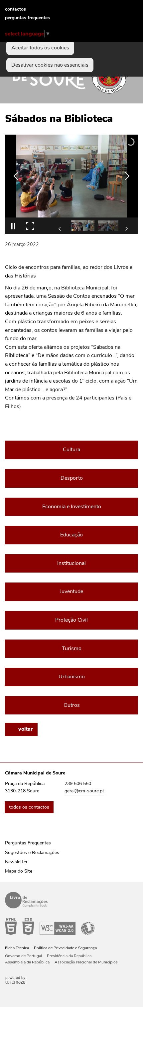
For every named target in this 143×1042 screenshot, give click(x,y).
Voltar (25, 729)
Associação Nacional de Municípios (86, 962)
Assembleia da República (27, 962)
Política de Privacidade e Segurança (65, 947)
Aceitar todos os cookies (40, 47)
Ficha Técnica (17, 947)
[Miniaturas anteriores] (60, 228)
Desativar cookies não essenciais (49, 65)
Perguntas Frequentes (28, 843)
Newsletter (16, 862)
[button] (82, 225)
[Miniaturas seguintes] (126, 228)
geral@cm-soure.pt (84, 791)
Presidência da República (69, 955)
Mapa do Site (18, 871)
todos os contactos (29, 807)
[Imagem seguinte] (127, 176)
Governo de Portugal (23, 955)
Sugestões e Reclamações (32, 852)
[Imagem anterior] (16, 176)
